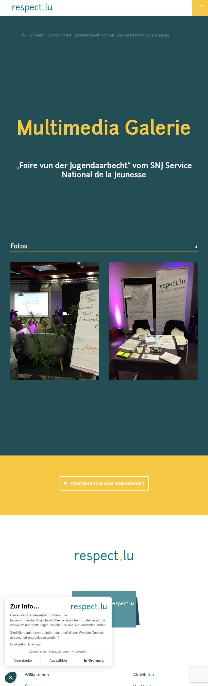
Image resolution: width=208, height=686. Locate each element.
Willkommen (32, 35)
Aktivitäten (143, 675)
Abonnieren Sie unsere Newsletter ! (107, 484)
